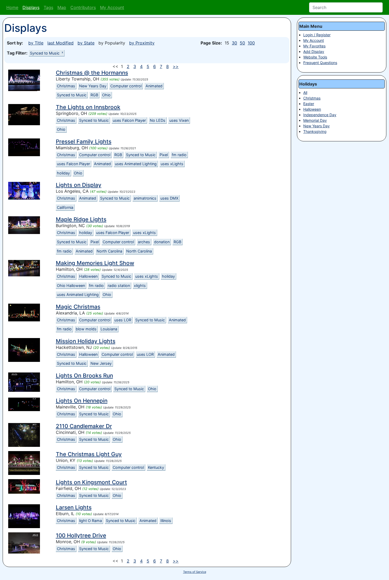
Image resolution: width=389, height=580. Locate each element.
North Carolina (109, 251)
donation (162, 242)
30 (234, 43)
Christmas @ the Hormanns (92, 72)
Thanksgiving (315, 131)
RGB (94, 95)
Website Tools (315, 57)
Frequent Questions (320, 62)
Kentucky (156, 467)
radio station (119, 285)
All (305, 92)
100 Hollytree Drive (81, 535)
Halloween (88, 276)
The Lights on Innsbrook (88, 107)
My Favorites (314, 46)
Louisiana (109, 329)
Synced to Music (46, 53)
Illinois (165, 520)
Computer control (126, 86)
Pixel (164, 154)
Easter (308, 103)
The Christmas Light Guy (89, 454)
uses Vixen (179, 120)
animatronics (145, 198)
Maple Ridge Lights (81, 219)
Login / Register (317, 35)
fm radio (179, 154)
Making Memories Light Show (95, 263)
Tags (48, 7)
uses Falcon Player (129, 120)
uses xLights (172, 163)
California (65, 207)
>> (176, 66)
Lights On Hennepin (81, 400)
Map (61, 7)
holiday (63, 173)
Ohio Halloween (71, 285)
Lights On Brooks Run (84, 375)
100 (251, 43)
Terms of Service (194, 572)
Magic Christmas (78, 306)
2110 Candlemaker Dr (84, 426)
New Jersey (101, 363)
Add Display (313, 51)
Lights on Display (78, 185)
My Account (112, 7)
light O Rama (90, 520)
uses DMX (169, 198)
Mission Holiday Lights (85, 341)
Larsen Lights (74, 507)
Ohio (106, 95)
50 (242, 43)
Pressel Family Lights (83, 141)
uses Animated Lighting (136, 163)
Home (12, 7)
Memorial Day (315, 120)
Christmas (66, 86)
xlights (140, 285)
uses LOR (122, 320)
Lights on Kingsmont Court (91, 482)
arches (144, 242)
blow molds (86, 329)
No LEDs (157, 120)
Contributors (83, 7)
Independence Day (319, 115)
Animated (154, 86)
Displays (30, 7)
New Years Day (92, 86)
